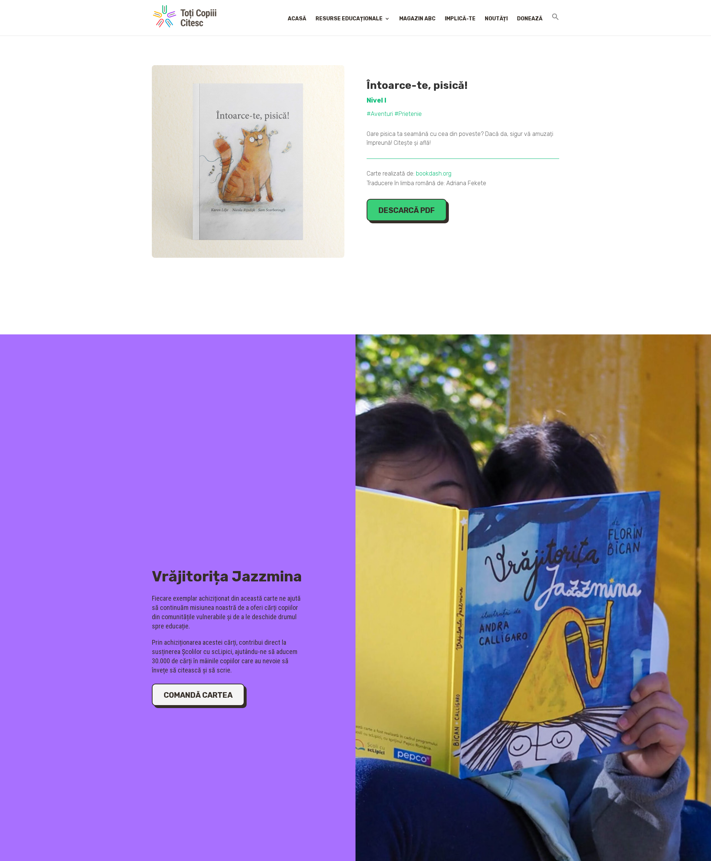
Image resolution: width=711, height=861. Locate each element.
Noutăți (496, 19)
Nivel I (376, 100)
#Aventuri (380, 113)
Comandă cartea (198, 695)
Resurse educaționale (349, 19)
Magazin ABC (417, 19)
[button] (555, 23)
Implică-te (460, 19)
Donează (530, 19)
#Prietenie (408, 113)
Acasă (297, 19)
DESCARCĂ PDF (406, 210)
